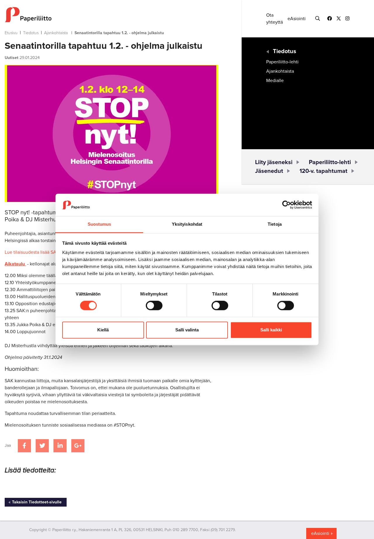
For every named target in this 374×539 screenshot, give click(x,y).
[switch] (154, 305)
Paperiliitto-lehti (282, 62)
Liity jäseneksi (273, 162)
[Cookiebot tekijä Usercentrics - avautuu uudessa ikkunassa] (286, 205)
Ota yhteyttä (274, 18)
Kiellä (103, 329)
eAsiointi (297, 19)
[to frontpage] (111, 14)
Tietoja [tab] (275, 224)
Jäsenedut (269, 171)
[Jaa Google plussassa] (77, 445)
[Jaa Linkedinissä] (60, 445)
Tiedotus (31, 32)
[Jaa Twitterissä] (42, 445)
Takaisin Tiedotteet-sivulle (37, 502)
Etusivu (11, 32)
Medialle (275, 81)
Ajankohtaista (56, 32)
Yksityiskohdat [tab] (187, 224)
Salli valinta (187, 329)
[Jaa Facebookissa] (24, 445)
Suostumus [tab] (99, 224)
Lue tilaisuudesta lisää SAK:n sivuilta (42, 252)
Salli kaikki (271, 329)
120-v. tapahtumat (323, 171)
